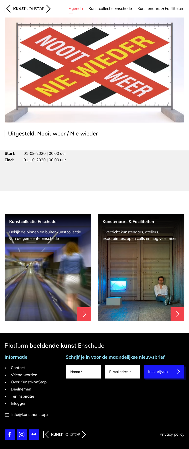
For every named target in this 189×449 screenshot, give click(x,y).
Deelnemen (21, 389)
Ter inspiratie (22, 396)
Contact (18, 367)
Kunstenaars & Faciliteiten (160, 8)
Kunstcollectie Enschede (110, 8)
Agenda (76, 8)
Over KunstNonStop (29, 382)
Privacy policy (171, 434)
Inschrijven (158, 371)
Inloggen (19, 403)
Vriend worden (24, 375)
